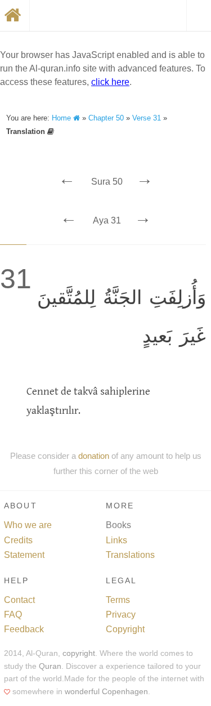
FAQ (13, 614)
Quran (50, 666)
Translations (130, 555)
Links (116, 540)
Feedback (24, 629)
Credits (18, 540)
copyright (78, 653)
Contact (19, 600)
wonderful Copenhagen (106, 691)
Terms (118, 600)
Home (62, 118)
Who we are (28, 525)
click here (110, 82)
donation (93, 456)
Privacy (121, 614)
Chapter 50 (106, 118)
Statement (24, 555)
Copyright (125, 629)
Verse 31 (146, 118)
